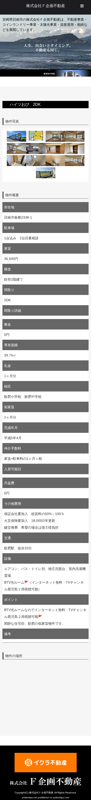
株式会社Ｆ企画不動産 (45, 6)
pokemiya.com (61, 797)
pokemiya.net (29, 797)
